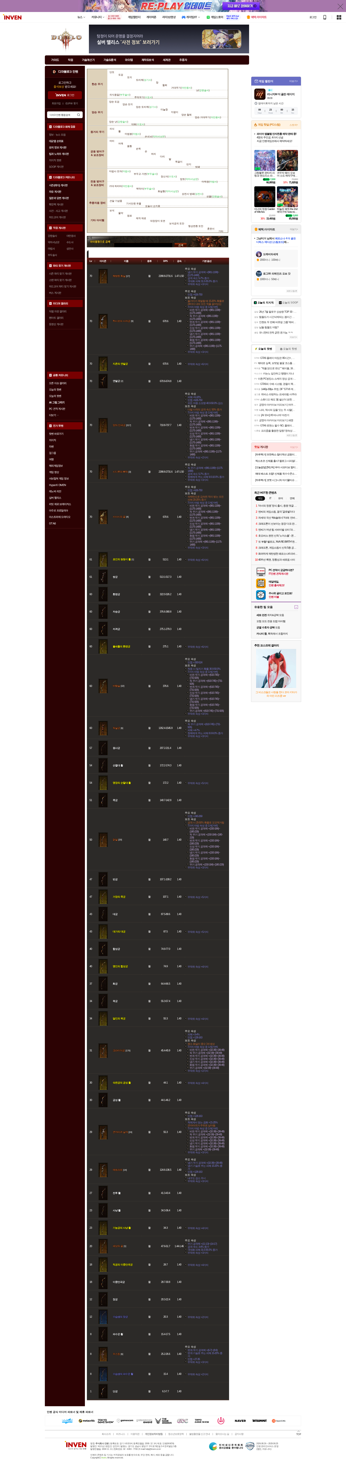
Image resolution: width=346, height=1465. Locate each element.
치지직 (52, 440)
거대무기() (181, 87)
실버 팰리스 (55, 497)
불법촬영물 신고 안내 (199, 1434)
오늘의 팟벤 (55, 396)
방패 (197, 167)
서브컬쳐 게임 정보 (59, 478)
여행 (51, 459)
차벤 (51, 446)
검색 (78, 115)
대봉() (138, 124)
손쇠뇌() (155, 136)
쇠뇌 (112, 128)
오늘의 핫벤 (55, 389)
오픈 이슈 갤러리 (57, 383)
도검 (120, 74)
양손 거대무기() (208, 117)
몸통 (129, 146)
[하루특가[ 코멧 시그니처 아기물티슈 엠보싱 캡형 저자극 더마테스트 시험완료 (276, 480)
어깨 (120, 143)
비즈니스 (120, 1434)
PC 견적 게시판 (57, 408)
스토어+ (294, 125)
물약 (120, 213)
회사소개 (106, 1434)
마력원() (210, 181)
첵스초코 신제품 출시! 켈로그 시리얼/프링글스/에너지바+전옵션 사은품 (276, 460)
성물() (214, 196)
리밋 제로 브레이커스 (60, 504)
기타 (220, 231)
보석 (112, 210)
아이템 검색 (100, 245)
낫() (203, 90)
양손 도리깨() (146, 107)
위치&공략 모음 (270, 615)
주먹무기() (143, 97)
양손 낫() (118, 121)
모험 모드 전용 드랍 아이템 (270, 621)
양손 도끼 (128, 104)
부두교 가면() (146, 174)
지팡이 (174, 112)
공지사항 (239, 1434)
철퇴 (164, 85)
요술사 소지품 (152, 206)
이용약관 (135, 1434)
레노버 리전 (55, 491)
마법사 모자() (120, 171)
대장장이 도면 (157, 221)
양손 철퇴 (186, 114)
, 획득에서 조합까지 (272, 633)
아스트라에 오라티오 (59, 517)
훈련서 (210, 228)
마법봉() (133, 134)
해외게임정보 (56, 465)
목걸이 (178, 161)
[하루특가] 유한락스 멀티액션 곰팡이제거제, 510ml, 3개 (276, 454)
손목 (138, 148)
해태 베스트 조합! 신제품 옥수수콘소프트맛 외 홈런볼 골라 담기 (276, 473)
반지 (188, 164)
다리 (162, 156)
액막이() (145, 188)
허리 (153, 154)
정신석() (169, 176)
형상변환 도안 (195, 226)
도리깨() (144, 80)
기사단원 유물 (133, 203)
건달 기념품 (116, 201)
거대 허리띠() (121, 186)
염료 (129, 215)
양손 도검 (114, 101)
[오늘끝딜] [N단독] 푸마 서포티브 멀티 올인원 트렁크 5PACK (276, 467)
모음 (268, 627)
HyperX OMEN (57, 485)
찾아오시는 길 (222, 1434)
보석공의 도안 (176, 223)
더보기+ (293, 81)
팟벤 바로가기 (56, 433)
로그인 (313, 17)
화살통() (168, 191)
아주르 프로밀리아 (58, 510)
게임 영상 (54, 472)
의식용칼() (120, 94)
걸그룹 (52, 453)
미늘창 (164, 109)
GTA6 (52, 523)
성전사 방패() (192, 194)
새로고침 (291, 291)
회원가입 (56, 103)
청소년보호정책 (176, 1434)
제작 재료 (141, 218)
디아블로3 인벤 (68, 72)
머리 (112, 141)
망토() (189, 179)
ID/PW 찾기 (71, 103)
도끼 (129, 77)
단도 (112, 72)
